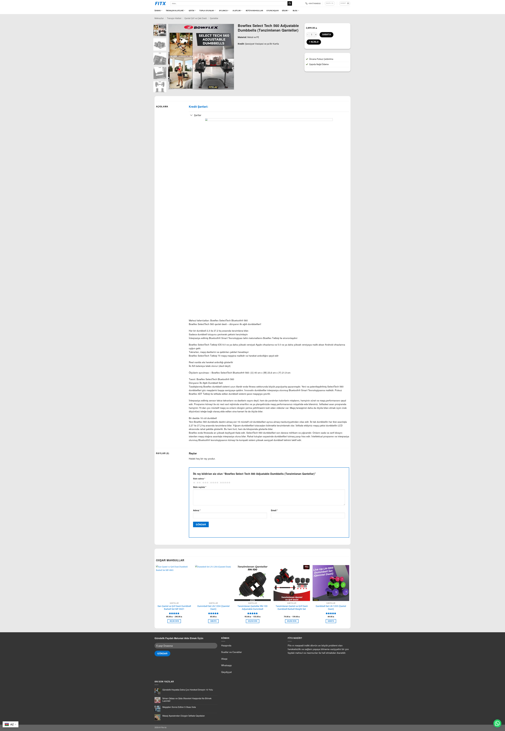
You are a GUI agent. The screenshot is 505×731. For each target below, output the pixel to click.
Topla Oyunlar (206, 10)
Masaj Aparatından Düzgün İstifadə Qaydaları (183, 715)
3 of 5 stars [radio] (205, 482)
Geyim (191, 10)
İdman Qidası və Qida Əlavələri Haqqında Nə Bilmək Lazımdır (186, 699)
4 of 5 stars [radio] (213, 482)
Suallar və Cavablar (231, 652)
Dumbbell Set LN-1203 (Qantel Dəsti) (331, 607)
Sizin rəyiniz (199, 487)
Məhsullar (159, 18)
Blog (295, 10)
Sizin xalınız (199, 478)
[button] (344, 3)
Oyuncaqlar (272, 10)
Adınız (197, 510)
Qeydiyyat (226, 672)
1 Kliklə (314, 42)
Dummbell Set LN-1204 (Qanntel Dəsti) (213, 607)
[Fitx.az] (160, 3)
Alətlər (237, 10)
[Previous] (172, 56)
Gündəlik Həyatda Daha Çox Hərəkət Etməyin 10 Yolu (187, 689)
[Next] (229, 56)
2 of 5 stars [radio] (198, 482)
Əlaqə (224, 658)
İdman (158, 10)
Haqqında (226, 645)
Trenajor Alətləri (174, 10)
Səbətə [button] (213, 621)
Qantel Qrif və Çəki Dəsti (195, 18)
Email (274, 510)
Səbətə (326, 34)
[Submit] (289, 3)
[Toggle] (191, 115)
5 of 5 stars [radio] (224, 482)
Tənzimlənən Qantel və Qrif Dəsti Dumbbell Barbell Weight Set (292, 607)
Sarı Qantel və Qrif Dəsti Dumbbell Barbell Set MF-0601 (174, 607)
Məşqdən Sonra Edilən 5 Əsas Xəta (179, 707)
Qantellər (214, 18)
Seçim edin (174, 621)
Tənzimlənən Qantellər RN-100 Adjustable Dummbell (252, 607)
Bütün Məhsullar (254, 10)
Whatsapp (226, 665)
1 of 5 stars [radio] (193, 482)
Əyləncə (223, 10)
